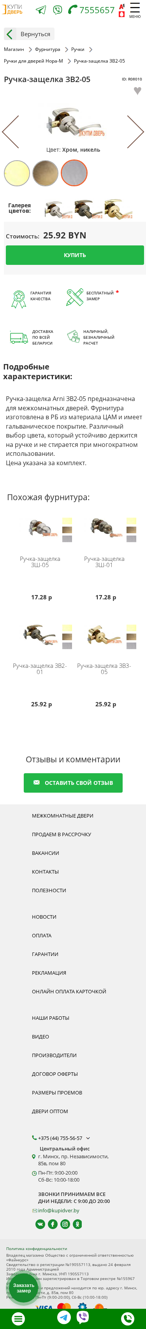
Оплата (41, 935)
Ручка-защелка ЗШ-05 (40, 561)
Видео (40, 1036)
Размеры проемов (57, 1092)
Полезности (49, 890)
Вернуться (35, 34)
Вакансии (45, 852)
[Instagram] (62, 1224)
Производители (54, 1055)
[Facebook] (49, 1224)
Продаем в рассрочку (61, 834)
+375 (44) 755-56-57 (60, 1138)
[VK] (37, 1224)
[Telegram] (41, 11)
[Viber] (57, 11)
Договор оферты (55, 1073)
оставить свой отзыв (79, 782)
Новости (44, 916)
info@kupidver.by (58, 1210)
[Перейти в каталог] (18, 1318)
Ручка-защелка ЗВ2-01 (40, 668)
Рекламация (49, 972)
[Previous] (18, 132)
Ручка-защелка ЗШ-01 (104, 561)
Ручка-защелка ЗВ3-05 (104, 668)
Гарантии (45, 954)
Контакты (45, 871)
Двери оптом (50, 1111)
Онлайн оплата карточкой (69, 991)
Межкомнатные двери (62, 815)
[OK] (74, 1224)
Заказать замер (23, 1288)
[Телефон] (127, 1318)
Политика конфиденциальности (36, 1248)
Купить (75, 255)
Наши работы (50, 1017)
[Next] (127, 132)
